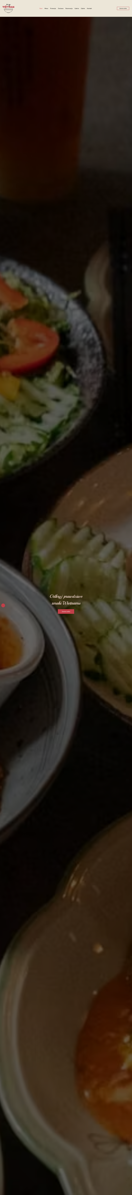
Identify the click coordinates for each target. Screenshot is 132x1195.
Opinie (83, 8)
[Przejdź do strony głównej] (8, 8)
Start (40, 8)
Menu (46, 8)
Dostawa (60, 8)
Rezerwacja (68, 8)
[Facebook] (3, 605)
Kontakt (89, 8)
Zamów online (123, 8)
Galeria (77, 8)
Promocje (53, 8)
